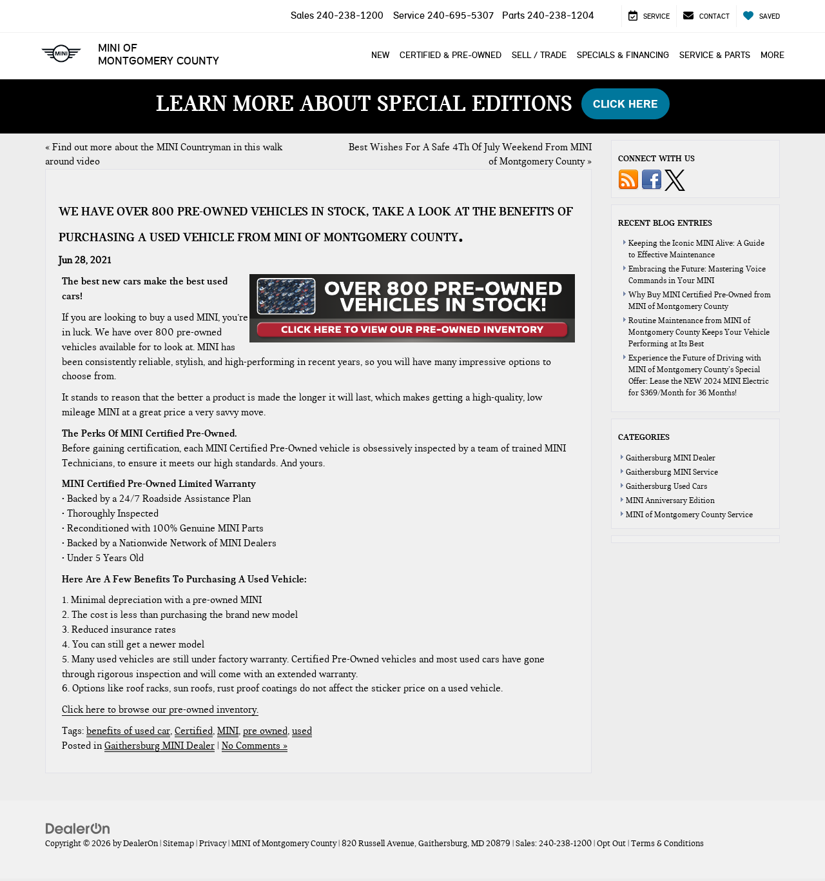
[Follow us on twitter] (675, 179)
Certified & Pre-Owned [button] (450, 55)
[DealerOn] (78, 828)
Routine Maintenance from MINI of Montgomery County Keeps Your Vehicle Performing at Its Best (699, 332)
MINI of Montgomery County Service (689, 514)
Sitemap (178, 843)
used (302, 731)
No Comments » (254, 745)
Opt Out (611, 843)
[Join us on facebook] (651, 179)
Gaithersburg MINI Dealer (159, 745)
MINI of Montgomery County (158, 54)
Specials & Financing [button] (623, 55)
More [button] (772, 55)
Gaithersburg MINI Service (672, 472)
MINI (227, 731)
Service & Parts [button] (714, 55)
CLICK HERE (625, 104)
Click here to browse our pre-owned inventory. (160, 709)
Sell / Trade (539, 55)
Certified (194, 731)
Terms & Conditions (667, 843)
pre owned (265, 731)
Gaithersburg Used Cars (666, 486)
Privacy (212, 843)
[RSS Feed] (628, 179)
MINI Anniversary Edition (670, 500)
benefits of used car (128, 731)
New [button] (380, 55)
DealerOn (140, 843)
